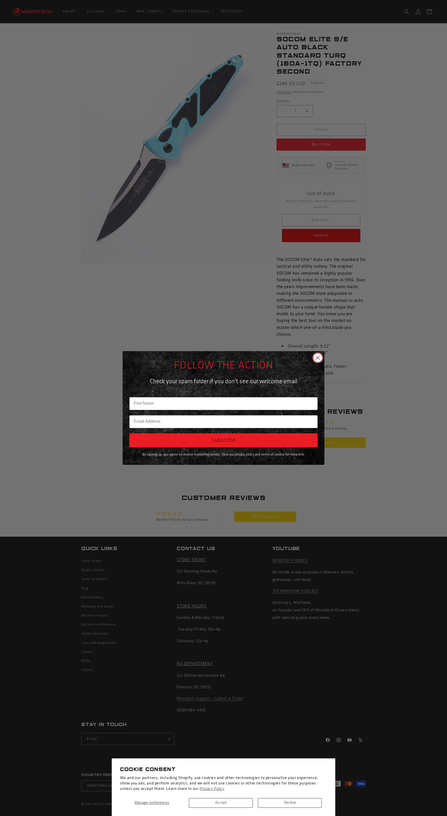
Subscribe (223, 440)
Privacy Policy (212, 789)
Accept (221, 803)
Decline (290, 803)
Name (134, 393)
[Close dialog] (317, 357)
